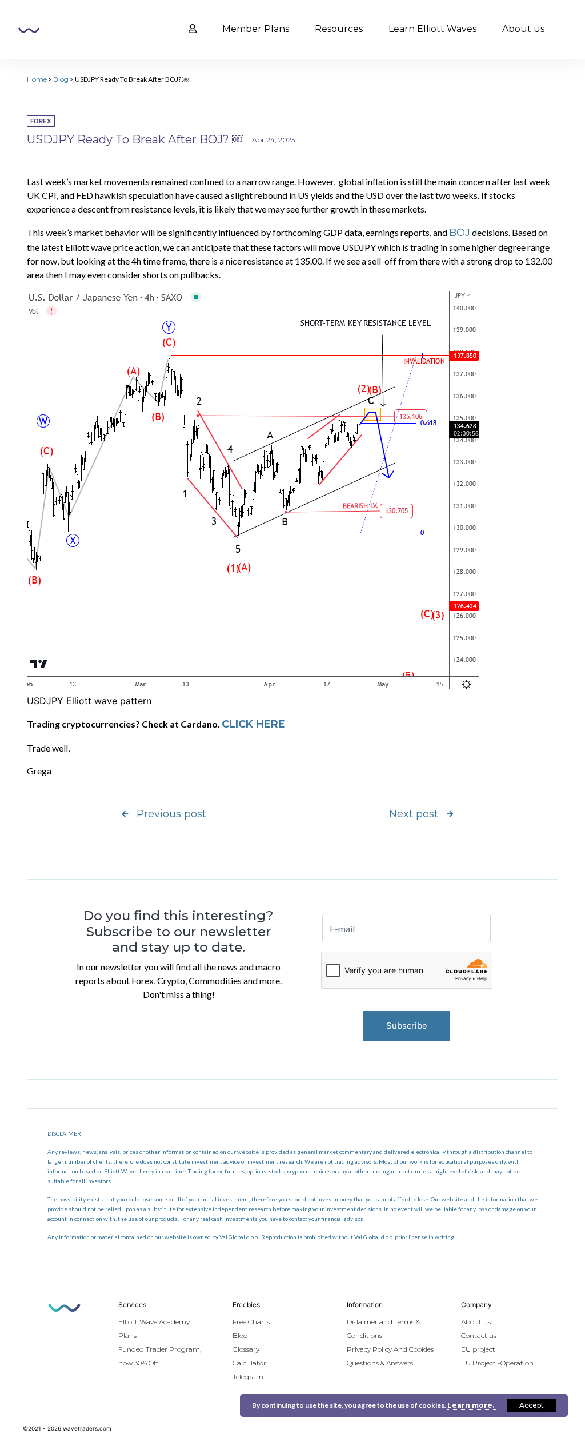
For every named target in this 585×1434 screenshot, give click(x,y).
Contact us (478, 1335)
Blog (61, 79)
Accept (531, 1405)
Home (37, 79)
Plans (127, 1335)
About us (523, 28)
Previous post (171, 814)
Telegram (248, 1376)
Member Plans (255, 28)
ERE (274, 724)
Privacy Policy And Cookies (390, 1349)
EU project (478, 1349)
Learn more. (471, 1405)
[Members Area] (192, 29)
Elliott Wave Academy (154, 1321)
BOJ (459, 232)
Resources (339, 28)
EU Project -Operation (497, 1363)
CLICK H (243, 724)
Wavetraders (29, 30)
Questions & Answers (380, 1363)
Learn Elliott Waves (432, 28)
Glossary (246, 1349)
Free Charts (251, 1321)
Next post (413, 814)
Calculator (249, 1363)
